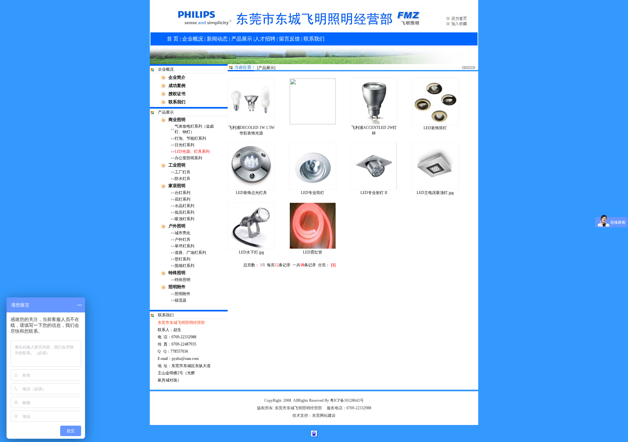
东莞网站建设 (324, 415)
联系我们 (314, 39)
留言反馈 (289, 39)
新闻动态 (217, 39)
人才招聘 (265, 39)
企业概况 (192, 39)
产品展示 (241, 39)
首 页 (173, 39)
